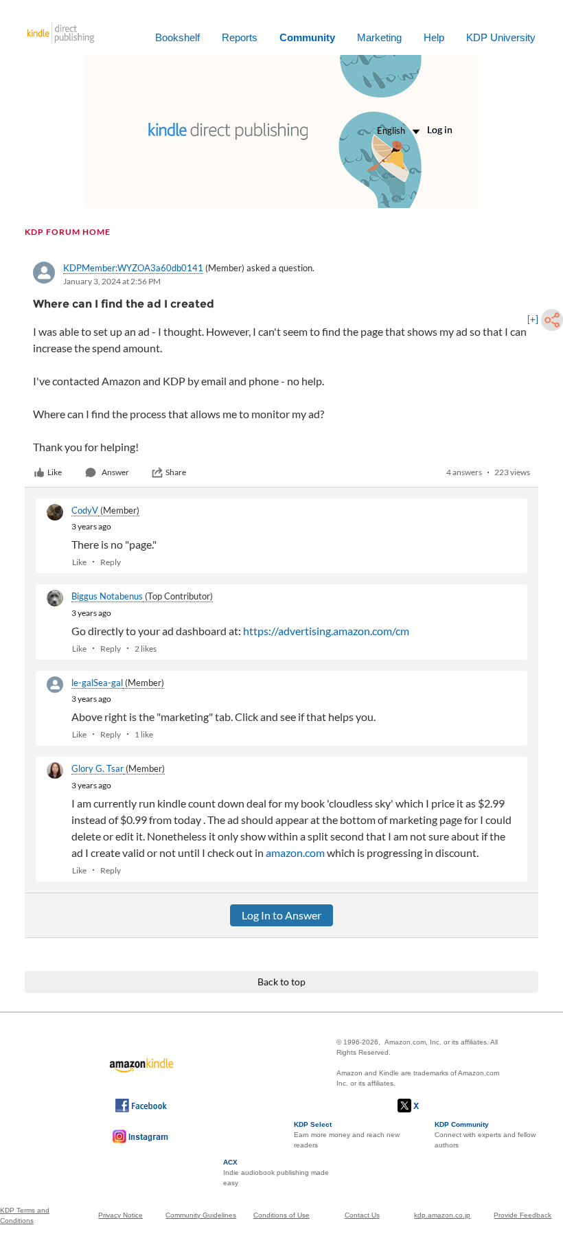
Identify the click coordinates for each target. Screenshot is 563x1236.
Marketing (379, 37)
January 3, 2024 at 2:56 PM (112, 281)
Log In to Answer (281, 915)
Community (307, 37)
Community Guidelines (200, 1215)
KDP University (501, 37)
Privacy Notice (120, 1215)
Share (175, 472)
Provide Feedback (522, 1215)
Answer (115, 472)
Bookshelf (177, 37)
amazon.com (295, 852)
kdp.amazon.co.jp (442, 1215)
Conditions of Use (281, 1215)
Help (434, 37)
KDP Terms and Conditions (24, 1215)
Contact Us (362, 1215)
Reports (239, 37)
